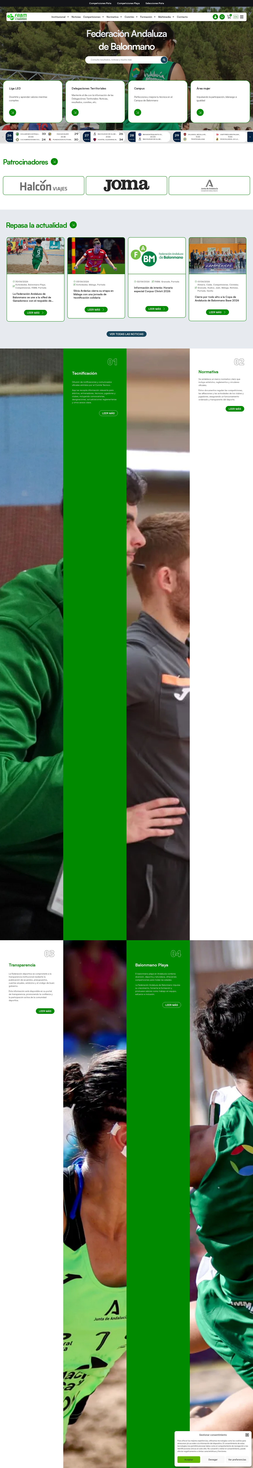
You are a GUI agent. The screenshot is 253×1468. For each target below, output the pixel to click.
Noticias (76, 16)
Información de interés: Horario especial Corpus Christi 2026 (153, 289)
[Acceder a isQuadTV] (222, 16)
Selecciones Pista (155, 3)
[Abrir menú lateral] (242, 17)
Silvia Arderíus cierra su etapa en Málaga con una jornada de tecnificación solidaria (93, 294)
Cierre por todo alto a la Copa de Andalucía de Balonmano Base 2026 (217, 298)
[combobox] (122, 60)
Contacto (182, 16)
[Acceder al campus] (137, 112)
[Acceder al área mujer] (200, 112)
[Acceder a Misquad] (215, 16)
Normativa (112, 16)
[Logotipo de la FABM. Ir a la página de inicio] (17, 17)
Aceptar (188, 1459)
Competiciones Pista (100, 3)
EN (235, 16)
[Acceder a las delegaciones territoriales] (75, 112)
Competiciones (91, 16)
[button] (247, 1434)
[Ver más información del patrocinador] (126, 185)
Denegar (213, 1459)
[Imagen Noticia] (96, 255)
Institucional (58, 16)
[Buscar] (164, 60)
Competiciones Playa (128, 3)
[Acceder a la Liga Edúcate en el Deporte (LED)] (12, 112)
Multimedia (164, 16)
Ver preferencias (237, 1459)
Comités (129, 16)
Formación (146, 16)
